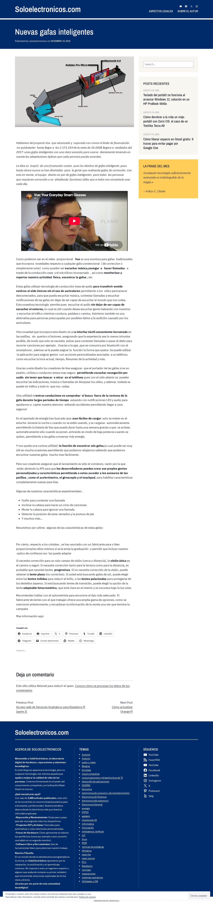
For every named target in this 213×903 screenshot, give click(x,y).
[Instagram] (196, 6)
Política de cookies (87, 897)
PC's (84, 862)
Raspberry (87, 866)
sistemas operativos (92, 877)
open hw (86, 854)
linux (84, 839)
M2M (84, 843)
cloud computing (90, 773)
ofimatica (87, 850)
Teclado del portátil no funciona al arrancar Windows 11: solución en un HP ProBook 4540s (166, 99)
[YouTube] (180, 6)
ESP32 (85, 812)
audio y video (89, 762)
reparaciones (89, 873)
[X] (191, 6)
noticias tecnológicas (93, 846)
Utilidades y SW (90, 881)
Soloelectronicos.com (48, 9)
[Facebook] (186, 6)
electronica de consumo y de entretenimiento (106, 793)
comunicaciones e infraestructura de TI (102, 777)
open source (88, 858)
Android (86, 754)
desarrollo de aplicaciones (95, 781)
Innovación (88, 827)
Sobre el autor (188, 11)
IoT (83, 835)
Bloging (86, 766)
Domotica (87, 789)
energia (86, 808)
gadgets (86, 816)
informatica (88, 823)
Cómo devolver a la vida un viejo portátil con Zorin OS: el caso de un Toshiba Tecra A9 (165, 121)
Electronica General (92, 804)
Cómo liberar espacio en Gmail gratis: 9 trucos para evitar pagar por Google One (168, 143)
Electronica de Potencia (94, 796)
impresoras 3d (89, 820)
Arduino (86, 758)
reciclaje (86, 869)
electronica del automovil (95, 800)
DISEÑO (86, 785)
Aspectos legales (161, 11)
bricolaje (86, 770)
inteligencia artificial (93, 831)
